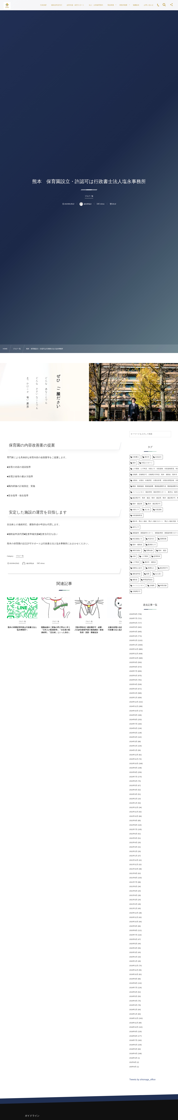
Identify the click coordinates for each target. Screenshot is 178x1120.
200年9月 (132, 1067)
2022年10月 (133, 816)
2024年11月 (133, 706)
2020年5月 (133, 944)
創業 (147, 574)
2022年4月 (133, 842)
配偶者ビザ (152, 545)
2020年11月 (133, 917)
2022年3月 (133, 847)
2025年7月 (133, 671)
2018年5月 (133, 1049)
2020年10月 (133, 922)
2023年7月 (133, 777)
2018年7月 (133, 1040)
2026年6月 (133, 623)
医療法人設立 (137, 568)
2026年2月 (133, 640)
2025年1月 (133, 698)
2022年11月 (133, 812)
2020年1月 (133, 961)
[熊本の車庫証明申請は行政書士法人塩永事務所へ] (22, 607)
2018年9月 (133, 1032)
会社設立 (158, 457)
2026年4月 (133, 632)
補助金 (135, 580)
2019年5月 (133, 996)
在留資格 (158, 509)
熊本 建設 (162, 550)
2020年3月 (133, 952)
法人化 (147, 509)
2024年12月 (133, 702)
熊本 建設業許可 (154, 504)
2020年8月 (133, 930)
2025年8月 (133, 667)
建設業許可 (164, 568)
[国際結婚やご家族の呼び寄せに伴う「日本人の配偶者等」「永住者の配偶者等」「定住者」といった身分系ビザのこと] (55, 607)
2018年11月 (133, 1023)
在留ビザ (136, 509)
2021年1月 (133, 908)
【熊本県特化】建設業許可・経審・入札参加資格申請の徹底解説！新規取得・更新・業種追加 (89, 629)
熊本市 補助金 (150, 562)
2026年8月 (133, 614)
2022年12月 (133, 807)
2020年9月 (133, 926)
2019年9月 (133, 979)
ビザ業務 (144, 556)
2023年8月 (133, 772)
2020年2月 (133, 957)
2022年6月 (133, 834)
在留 (134, 556)
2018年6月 (133, 1045)
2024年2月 (133, 746)
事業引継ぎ (136, 550)
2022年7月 (133, 829)
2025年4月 (133, 684)
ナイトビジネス (138, 585)
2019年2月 (133, 1010)
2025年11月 (133, 654)
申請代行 (151, 539)
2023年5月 (133, 785)
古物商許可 (136, 591)
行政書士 (136, 457)
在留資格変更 (137, 515)
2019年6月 (133, 992)
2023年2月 (133, 799)
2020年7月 (133, 935)
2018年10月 (133, 1027)
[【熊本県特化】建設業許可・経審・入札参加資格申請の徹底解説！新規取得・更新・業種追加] (89, 607)
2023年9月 (133, 768)
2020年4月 (133, 948)
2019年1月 (133, 1014)
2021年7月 (133, 882)
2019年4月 (133, 1001)
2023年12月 (133, 755)
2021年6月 (133, 886)
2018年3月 (133, 1058)
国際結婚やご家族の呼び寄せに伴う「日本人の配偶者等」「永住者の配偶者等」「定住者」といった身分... (55, 629)
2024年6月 (133, 728)
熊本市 (147, 457)
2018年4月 (133, 1053)
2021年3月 (133, 900)
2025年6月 (133, 676)
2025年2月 (133, 693)
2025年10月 (133, 658)
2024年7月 (133, 724)
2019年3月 (133, 1005)
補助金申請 (136, 574)
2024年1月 (133, 750)
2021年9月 (133, 873)
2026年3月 (133, 636)
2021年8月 (133, 878)
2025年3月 (133, 689)
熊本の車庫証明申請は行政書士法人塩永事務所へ (22, 628)
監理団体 (157, 556)
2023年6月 (133, 781)
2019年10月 (133, 974)
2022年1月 (133, 856)
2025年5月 (133, 680)
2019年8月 (133, 983)
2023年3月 (133, 794)
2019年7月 (133, 988)
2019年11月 (133, 970)
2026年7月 (133, 618)
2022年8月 (133, 825)
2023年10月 (133, 763)
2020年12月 (133, 913)
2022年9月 (133, 821)
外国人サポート (147, 463)
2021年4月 (133, 895)
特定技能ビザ (137, 539)
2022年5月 (133, 838)
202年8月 (132, 1062)
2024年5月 (133, 733)
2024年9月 (133, 715)
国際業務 (163, 539)
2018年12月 (133, 1018)
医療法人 (151, 568)
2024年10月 (133, 711)
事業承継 (163, 585)
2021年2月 (133, 904)
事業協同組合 (148, 580)
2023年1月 (133, 803)
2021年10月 (133, 869)
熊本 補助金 (137, 545)
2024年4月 (133, 737)
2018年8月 (133, 1036)
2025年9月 (133, 662)
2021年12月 (133, 860)
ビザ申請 (136, 562)
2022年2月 (133, 851)
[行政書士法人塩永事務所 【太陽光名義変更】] (7, 5)
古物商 (152, 585)
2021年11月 (133, 864)
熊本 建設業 (137, 504)
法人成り (158, 574)
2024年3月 (133, 741)
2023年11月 (133, 759)
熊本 (134, 463)
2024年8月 (133, 720)
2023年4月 (133, 790)
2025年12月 (133, 649)
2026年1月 (133, 645)
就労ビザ (136, 527)
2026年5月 (133, 627)
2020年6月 (133, 939)
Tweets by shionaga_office (142, 1079)
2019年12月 (133, 966)
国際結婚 (149, 550)
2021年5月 (133, 891)
